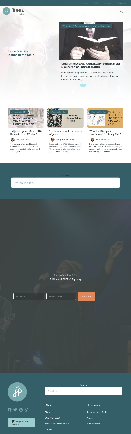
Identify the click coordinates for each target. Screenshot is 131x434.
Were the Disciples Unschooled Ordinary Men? (105, 133)
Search (65, 175)
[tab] (83, 85)
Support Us (121, 3)
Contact (96, 3)
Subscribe (86, 296)
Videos (90, 418)
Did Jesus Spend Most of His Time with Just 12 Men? (26, 133)
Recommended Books (97, 412)
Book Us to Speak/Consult (57, 423)
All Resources (93, 423)
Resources (108, 3)
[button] (121, 11)
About (86, 3)
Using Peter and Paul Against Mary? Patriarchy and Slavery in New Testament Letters (90, 65)
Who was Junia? (52, 418)
